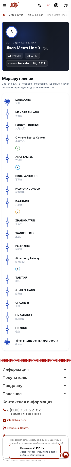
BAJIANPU (22, 201)
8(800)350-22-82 (24, 410)
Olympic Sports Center (30, 137)
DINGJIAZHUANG (26, 176)
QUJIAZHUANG (25, 290)
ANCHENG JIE (24, 156)
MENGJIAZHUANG (27, 112)
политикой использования (21, 443)
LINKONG (21, 328)
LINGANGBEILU (24, 315)
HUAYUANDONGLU (27, 188)
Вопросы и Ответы (18, 428)
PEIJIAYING (22, 245)
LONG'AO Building (26, 125)
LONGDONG (23, 99)
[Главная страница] (3, 15)
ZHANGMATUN (25, 220)
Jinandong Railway (27, 258)
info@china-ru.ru (16, 420)
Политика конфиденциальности (23, 460)
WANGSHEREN (24, 233)
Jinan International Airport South (36, 340)
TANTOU (21, 277)
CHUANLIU (22, 302)
